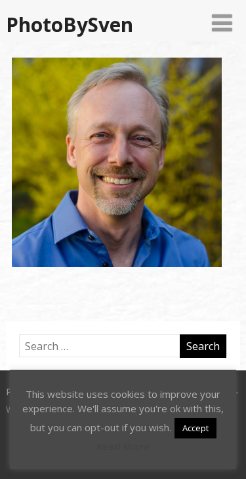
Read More (123, 446)
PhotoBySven (69, 24)
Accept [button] (195, 428)
